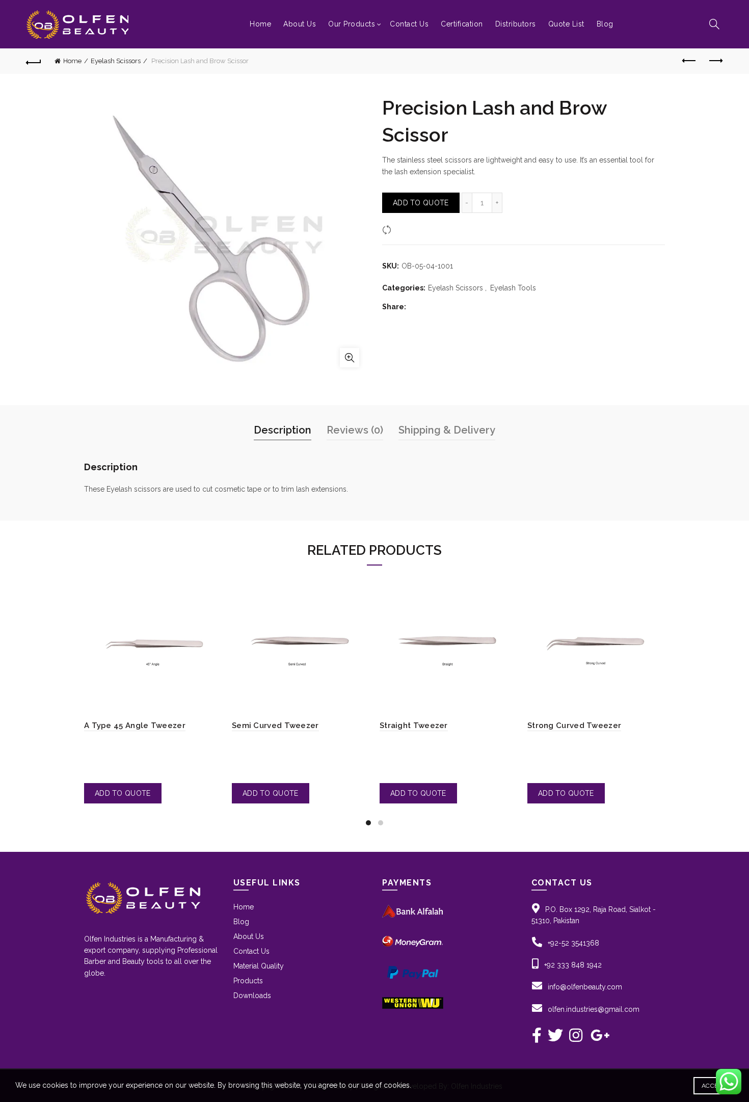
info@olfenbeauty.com (585, 987)
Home (260, 24)
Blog (605, 24)
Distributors (515, 24)
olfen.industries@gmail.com (593, 1009)
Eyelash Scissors (116, 61)
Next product (715, 61)
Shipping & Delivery (446, 430)
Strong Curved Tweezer (574, 725)
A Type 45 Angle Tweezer (134, 725)
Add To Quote (421, 203)
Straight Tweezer (414, 725)
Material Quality (258, 966)
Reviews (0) (355, 430)
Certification (462, 24)
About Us (299, 24)
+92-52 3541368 (573, 943)
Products (248, 981)
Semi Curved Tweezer (275, 725)
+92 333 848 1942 (573, 965)
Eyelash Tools (513, 288)
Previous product (689, 61)
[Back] (34, 61)
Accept (714, 1085)
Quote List (566, 24)
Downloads (252, 995)
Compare (410, 230)
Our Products (351, 24)
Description (282, 430)
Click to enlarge (349, 357)
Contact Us (409, 24)
